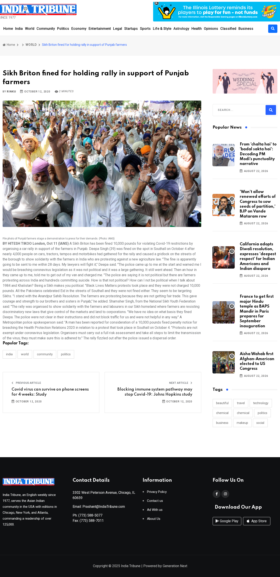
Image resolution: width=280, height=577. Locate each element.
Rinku (11, 91)
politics (262, 413)
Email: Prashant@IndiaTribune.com (99, 506)
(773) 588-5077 (90, 515)
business (222, 423)
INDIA (9, 354)
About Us (153, 518)
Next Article (179, 382)
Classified (228, 29)
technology (260, 403)
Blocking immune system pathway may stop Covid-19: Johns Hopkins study (154, 392)
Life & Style (162, 29)
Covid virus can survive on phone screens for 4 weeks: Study (50, 392)
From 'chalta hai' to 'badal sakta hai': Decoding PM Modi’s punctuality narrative (258, 154)
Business (245, 29)
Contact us (155, 501)
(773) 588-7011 (92, 521)
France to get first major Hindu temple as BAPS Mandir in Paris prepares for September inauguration (257, 311)
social (260, 423)
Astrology (181, 29)
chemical (222, 413)
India (19, 29)
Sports (145, 29)
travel (241, 403)
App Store (258, 521)
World (29, 29)
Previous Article (28, 382)
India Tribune (130, 566)
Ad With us (155, 510)
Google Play (228, 521)
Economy (78, 29)
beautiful (222, 403)
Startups (131, 29)
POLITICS (66, 354)
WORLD (31, 44)
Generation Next (175, 566)
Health (196, 29)
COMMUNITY (45, 354)
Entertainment (100, 29)
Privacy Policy (157, 492)
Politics (63, 29)
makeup (242, 423)
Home (8, 29)
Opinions (211, 29)
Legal (117, 29)
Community (46, 29)
